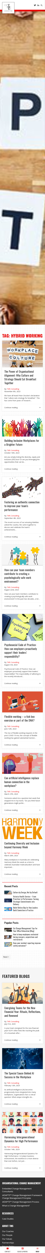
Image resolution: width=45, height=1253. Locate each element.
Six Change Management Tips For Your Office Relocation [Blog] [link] (25, 929)
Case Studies (8, 1218)
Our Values (7, 1239)
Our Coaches (8, 1231)
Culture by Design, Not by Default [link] (25, 892)
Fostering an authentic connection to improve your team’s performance (21, 506)
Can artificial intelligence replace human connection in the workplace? (21, 782)
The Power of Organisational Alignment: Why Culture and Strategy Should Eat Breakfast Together (20, 377)
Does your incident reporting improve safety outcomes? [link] (27, 944)
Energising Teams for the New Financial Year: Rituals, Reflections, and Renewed (22, 1012)
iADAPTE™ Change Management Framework (22, 1195)
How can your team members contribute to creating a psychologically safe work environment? (19, 575)
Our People (7, 1235)
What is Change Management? (16, 1205)
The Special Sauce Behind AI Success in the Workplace (19, 1075)
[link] (22, 406)
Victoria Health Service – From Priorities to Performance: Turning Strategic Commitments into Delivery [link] (26, 900)
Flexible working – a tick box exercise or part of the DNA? (19, 718)
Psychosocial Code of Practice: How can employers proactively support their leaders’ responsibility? (20, 650)
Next (5, 957)
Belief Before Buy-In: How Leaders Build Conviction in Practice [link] (25, 909)
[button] (37, 1249)
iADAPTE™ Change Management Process (20, 1202)
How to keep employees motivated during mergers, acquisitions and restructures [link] (25, 937)
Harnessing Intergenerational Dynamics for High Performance (21, 1139)
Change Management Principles (16, 1198)
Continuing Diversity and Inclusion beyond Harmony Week (21, 845)
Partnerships (8, 1242)
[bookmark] (8, 7)
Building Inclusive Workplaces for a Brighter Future (21, 442)
